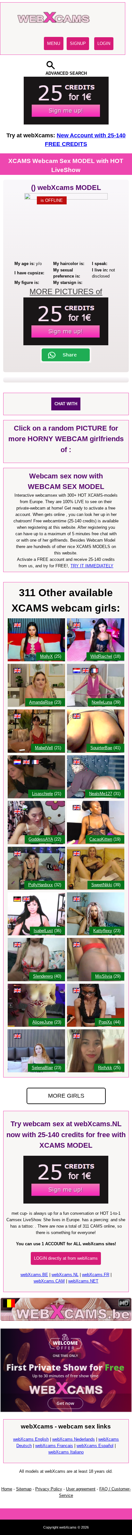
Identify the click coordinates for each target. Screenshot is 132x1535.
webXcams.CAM (49, 1281)
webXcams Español (95, 1445)
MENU (53, 43)
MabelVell (44, 747)
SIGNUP (78, 43)
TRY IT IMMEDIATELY (91, 565)
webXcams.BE (34, 1274)
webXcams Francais (54, 1445)
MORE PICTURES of (65, 291)
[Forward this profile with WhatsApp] (65, 361)
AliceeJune (42, 1022)
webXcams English (31, 1439)
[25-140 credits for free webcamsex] (66, 123)
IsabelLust (43, 930)
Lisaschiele (42, 793)
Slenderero (43, 976)
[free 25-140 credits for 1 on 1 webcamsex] (65, 343)
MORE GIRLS (66, 1096)
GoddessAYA (41, 839)
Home (6, 1489)
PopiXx (105, 1022)
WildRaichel (101, 656)
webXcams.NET (83, 1281)
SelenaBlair (42, 1067)
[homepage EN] (54, 28)
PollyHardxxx (40, 884)
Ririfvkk (105, 1067)
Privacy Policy (48, 1489)
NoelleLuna (102, 702)
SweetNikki (101, 884)
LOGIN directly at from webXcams (66, 1258)
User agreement (80, 1489)
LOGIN (103, 43)
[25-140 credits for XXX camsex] (65, 1202)
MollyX (46, 656)
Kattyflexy (102, 930)
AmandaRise (41, 702)
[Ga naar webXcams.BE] (66, 1319)
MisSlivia (103, 976)
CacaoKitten (100, 839)
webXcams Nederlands (73, 1439)
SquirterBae (101, 747)
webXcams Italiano (66, 1452)
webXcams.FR (95, 1274)
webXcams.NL (65, 1274)
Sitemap (23, 1489)
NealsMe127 (100, 793)
